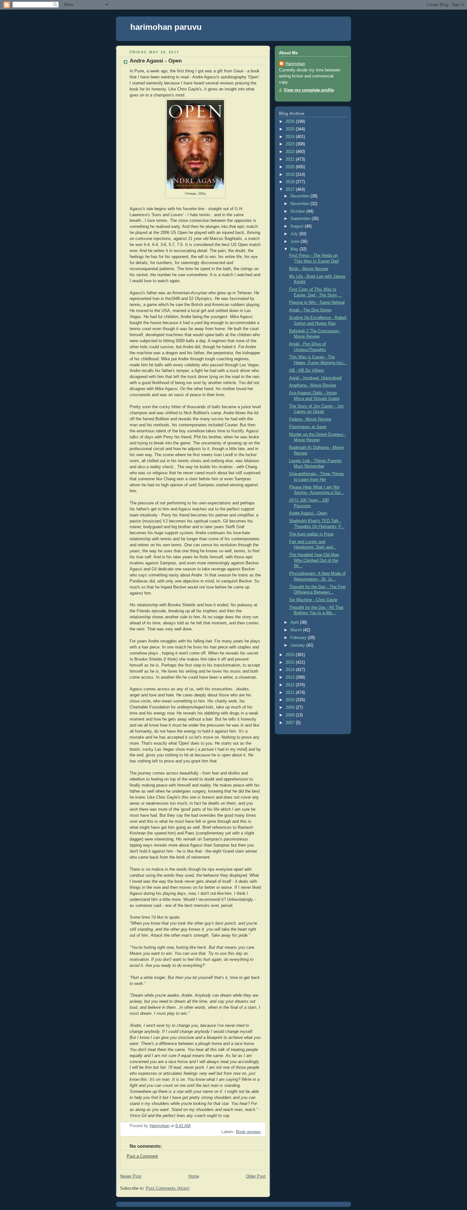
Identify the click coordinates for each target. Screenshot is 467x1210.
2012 (291, 685)
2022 (291, 152)
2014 (291, 670)
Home (193, 1176)
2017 (291, 189)
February (299, 637)
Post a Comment (142, 1156)
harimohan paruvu (166, 27)
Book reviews (248, 1132)
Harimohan (295, 64)
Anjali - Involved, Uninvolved (315, 378)
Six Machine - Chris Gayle (313, 600)
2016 (291, 655)
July (294, 234)
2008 (291, 715)
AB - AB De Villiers (306, 370)
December (300, 196)
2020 (291, 167)
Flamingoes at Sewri (308, 427)
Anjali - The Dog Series (310, 310)
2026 (291, 121)
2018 (291, 182)
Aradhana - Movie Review (312, 385)
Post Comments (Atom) (167, 1188)
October (298, 211)
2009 (291, 707)
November (300, 204)
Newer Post (130, 1176)
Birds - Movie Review (308, 269)
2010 (291, 700)
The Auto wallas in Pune (311, 534)
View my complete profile (309, 90)
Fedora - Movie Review (310, 419)
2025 (291, 129)
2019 (291, 174)
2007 (291, 723)
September (301, 218)
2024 (291, 137)
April (295, 622)
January (298, 645)
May (295, 249)
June (295, 241)
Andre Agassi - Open (308, 513)
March (296, 630)
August (297, 226)
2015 (291, 662)
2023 (291, 144)
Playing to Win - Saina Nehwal (317, 302)
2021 (291, 159)
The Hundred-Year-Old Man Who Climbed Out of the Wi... (314, 560)
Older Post (256, 1176)
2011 (291, 692)
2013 (291, 677)
